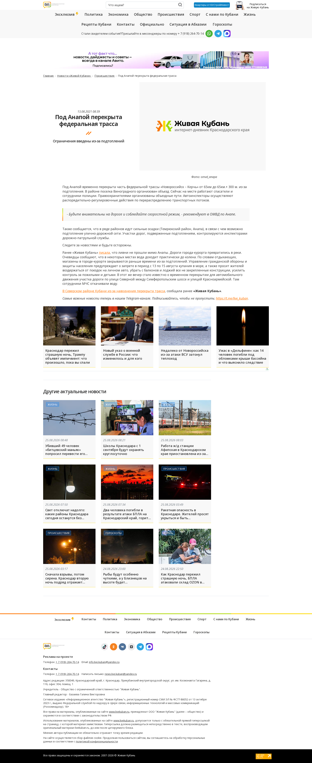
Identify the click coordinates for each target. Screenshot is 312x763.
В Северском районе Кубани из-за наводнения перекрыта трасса (113, 291)
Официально (152, 24)
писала (104, 252)
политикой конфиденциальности (97, 741)
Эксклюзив (65, 14)
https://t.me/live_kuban (232, 298)
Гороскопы (222, 24)
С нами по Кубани (222, 14)
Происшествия (171, 14)
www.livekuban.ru (119, 711)
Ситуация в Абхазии (188, 24)
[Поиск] (180, 5)
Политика (93, 14)
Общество (143, 14)
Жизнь (250, 14)
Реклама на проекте (58, 657)
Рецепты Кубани (96, 24)
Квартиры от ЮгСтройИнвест (212, 4)
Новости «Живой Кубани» (74, 75)
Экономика (118, 14)
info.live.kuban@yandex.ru (104, 662)
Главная (48, 75)
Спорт (195, 14)
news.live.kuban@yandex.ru (121, 674)
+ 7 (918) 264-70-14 (67, 662)
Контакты (126, 24)
